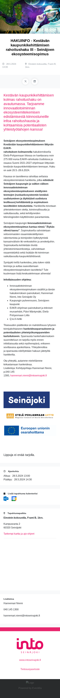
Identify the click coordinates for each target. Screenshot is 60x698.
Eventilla (37, 688)
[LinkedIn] (35, 81)
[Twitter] (25, 81)
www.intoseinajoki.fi (30, 660)
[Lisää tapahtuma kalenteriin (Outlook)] (6, 498)
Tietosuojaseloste (30, 669)
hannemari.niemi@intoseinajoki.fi (28, 375)
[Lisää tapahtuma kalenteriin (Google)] (14, 498)
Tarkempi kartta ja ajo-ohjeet (19, 533)
